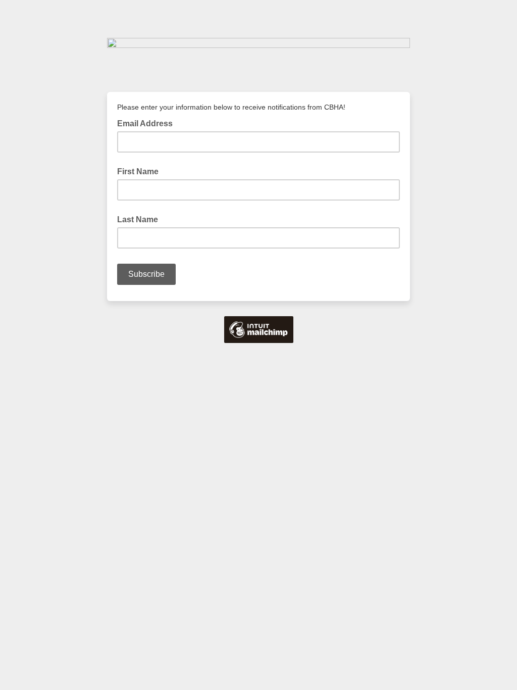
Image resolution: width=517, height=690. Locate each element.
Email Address (148, 122)
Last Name (137, 219)
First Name (138, 171)
